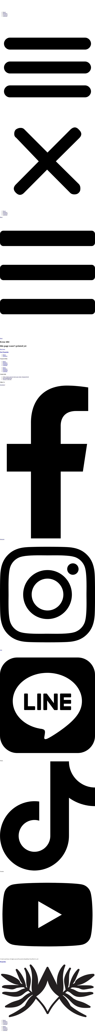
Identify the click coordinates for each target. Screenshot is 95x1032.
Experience (5, 14)
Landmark (5, 16)
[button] (47, 113)
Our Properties (4, 352)
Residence (5, 13)
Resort (4, 12)
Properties (3, 961)
